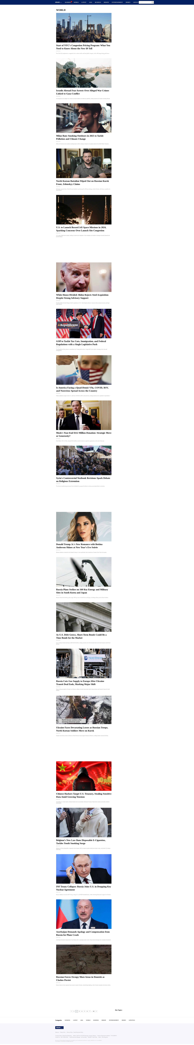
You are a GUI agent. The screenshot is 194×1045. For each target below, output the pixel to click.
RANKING (68, 2)
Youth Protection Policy (78, 1032)
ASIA (90, 2)
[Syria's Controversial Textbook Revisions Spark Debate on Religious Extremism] (83, 466)
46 (93, 1011)
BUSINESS (98, 2)
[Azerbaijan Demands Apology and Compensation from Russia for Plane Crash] (83, 920)
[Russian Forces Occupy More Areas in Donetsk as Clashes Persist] (83, 965)
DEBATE (106, 2)
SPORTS (128, 2)
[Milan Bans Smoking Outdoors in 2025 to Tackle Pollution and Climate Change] (83, 123)
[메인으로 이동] (58, 2)
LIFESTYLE (136, 2)
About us (57, 1032)
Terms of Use (62, 1032)
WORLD (76, 2)
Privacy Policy (70, 1032)
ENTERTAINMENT (117, 2)
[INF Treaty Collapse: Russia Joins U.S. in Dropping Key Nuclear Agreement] (83, 874)
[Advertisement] (46, 31)
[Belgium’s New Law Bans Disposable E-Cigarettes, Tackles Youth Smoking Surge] (83, 828)
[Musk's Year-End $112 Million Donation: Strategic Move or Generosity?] (83, 421)
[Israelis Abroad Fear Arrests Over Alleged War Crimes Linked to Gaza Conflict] (83, 78)
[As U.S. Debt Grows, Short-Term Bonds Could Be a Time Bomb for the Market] (83, 623)
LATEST (83, 2)
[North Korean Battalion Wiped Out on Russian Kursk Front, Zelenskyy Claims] (83, 169)
